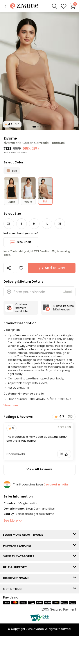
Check (68, 292)
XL (59, 223)
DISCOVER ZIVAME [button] (17, 578)
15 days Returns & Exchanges (63, 307)
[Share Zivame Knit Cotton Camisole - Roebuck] (9, 268)
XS (9, 223)
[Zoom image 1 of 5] (39, 71)
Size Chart (24, 242)
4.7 (12, 124)
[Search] (54, 6)
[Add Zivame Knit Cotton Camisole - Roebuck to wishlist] (21, 268)
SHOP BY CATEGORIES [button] (19, 556)
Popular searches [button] (18, 545)
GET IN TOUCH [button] (14, 589)
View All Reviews (39, 469)
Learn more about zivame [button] (24, 535)
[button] (5, 6)
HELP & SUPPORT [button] (16, 567)
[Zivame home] (24, 6)
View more (11, 405)
